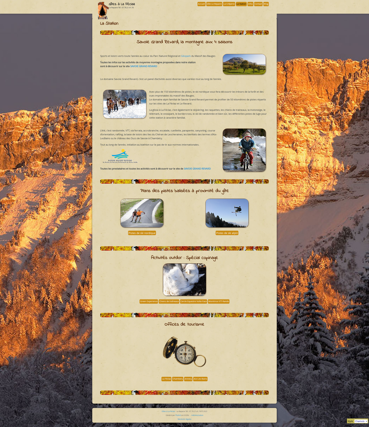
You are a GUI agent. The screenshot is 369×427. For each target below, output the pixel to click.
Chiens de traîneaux (169, 301)
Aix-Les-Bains (200, 378)
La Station (241, 3)
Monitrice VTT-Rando (218, 301)
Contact (258, 3)
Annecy (188, 378)
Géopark (186, 56)
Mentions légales (184, 419)
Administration (197, 415)
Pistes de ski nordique (142, 233)
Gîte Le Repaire (214, 3)
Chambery (178, 378)
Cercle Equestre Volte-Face (194, 301)
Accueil (201, 3)
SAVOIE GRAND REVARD (143, 66)
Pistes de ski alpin (227, 233)
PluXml (178, 415)
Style (350, 421)
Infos (250, 3)
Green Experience (149, 301)
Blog (266, 3)
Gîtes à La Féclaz (122, 4)
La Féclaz (166, 378)
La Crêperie (229, 3)
